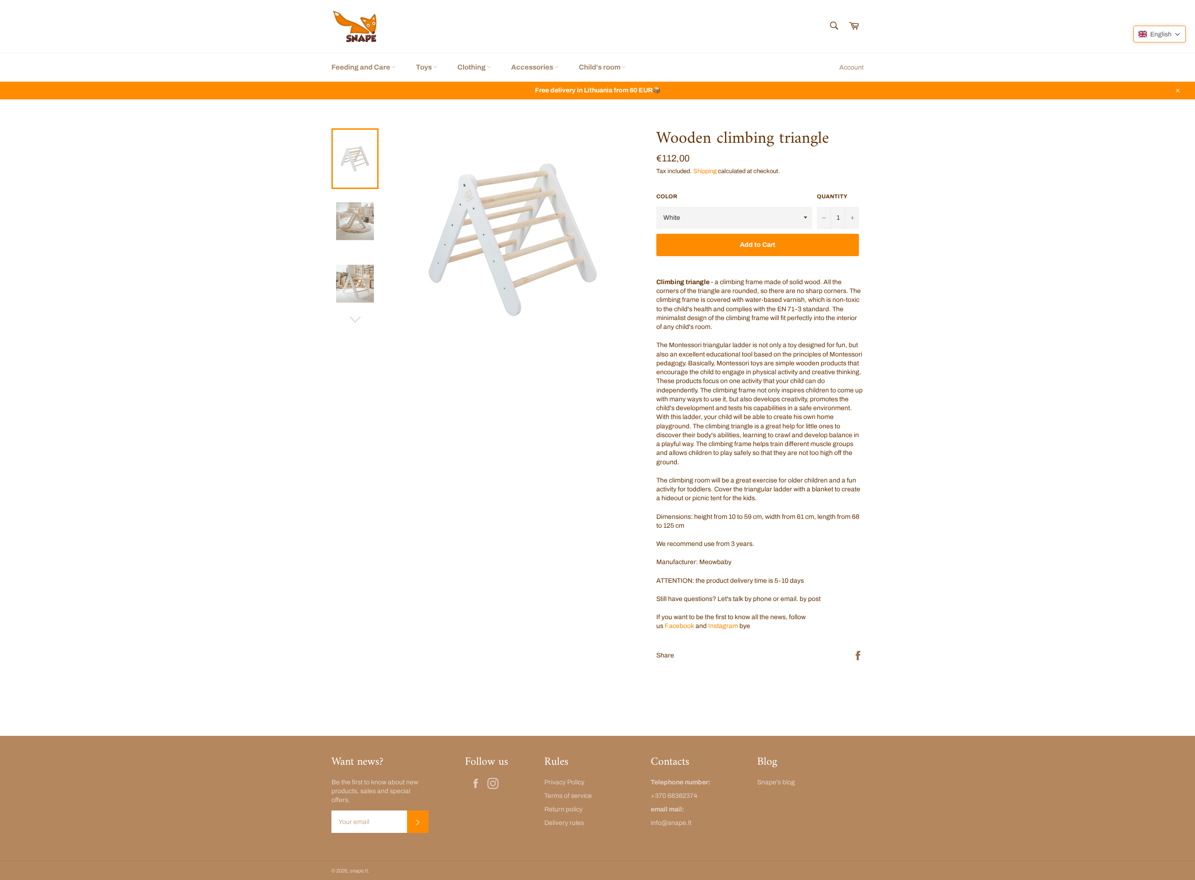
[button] (1159, 34)
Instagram (723, 625)
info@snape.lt (671, 822)
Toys (424, 67)
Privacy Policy (564, 782)
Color (666, 196)
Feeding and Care (361, 67)
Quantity (832, 196)
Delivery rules (564, 822)
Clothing (472, 67)
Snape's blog (776, 782)
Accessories (533, 67)
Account (851, 67)
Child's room (600, 67)
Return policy (563, 809)
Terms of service (568, 795)
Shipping (705, 171)
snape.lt (359, 870)
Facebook (679, 625)
